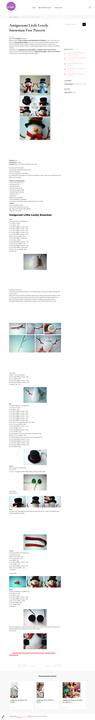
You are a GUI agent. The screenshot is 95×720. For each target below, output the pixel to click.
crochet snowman (14, 655)
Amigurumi (40, 49)
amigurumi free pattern (40, 51)
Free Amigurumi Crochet (22, 716)
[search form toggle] (89, 7)
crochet (42, 653)
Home (34, 7)
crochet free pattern (50, 653)
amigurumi (15, 653)
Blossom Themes (12, 717)
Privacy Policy (58, 7)
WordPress (24, 717)
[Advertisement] (35, 65)
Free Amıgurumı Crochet (44, 7)
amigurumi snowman (34, 653)
